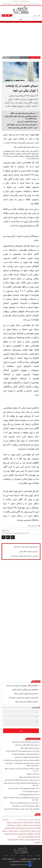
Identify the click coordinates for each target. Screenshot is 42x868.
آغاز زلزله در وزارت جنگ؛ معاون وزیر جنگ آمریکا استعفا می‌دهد (21, 809)
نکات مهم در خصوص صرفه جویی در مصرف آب (23, 697)
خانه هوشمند (37, 842)
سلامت (33, 4)
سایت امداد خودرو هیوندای (10, 834)
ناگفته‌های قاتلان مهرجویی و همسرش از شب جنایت (22, 685)
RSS (36, 856)
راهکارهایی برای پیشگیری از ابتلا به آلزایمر (25, 689)
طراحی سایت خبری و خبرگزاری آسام (18, 864)
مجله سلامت (25, 822)
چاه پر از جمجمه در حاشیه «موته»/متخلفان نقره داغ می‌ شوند (21, 780)
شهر (32, 58)
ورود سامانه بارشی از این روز (27, 121)
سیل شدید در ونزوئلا (32, 774)
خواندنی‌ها (5, 4)
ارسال (21, 731)
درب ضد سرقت (31, 828)
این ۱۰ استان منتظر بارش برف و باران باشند (22, 128)
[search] (39, 15)
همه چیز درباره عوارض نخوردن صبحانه (26, 693)
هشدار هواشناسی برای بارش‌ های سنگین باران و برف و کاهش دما (20, 117)
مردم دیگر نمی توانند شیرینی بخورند (28, 777)
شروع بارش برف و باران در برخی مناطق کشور (22, 125)
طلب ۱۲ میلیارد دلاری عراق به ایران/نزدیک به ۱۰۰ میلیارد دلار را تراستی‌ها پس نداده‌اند (21, 764)
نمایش (38, 814)
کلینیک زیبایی (37, 822)
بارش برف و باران (32, 526)
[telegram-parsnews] (8, 15)
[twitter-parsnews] (5, 15)
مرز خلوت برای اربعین (13, 831)
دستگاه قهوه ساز (30, 834)
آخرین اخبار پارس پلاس (33, 739)
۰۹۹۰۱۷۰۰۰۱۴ (20, 820)
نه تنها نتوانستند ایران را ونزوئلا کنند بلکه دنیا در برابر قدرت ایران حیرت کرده (21, 784)
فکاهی (15, 4)
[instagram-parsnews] (3, 15)
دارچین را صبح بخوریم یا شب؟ (30, 791)
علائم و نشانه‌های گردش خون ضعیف (26, 701)
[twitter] (8, 537)
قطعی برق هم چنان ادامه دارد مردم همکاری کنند (25, 806)
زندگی (38, 4)
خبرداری (31, 822)
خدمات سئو (5, 820)
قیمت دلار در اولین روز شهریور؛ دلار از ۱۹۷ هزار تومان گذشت (22, 751)
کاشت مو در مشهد (17, 822)
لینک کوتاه (5, 530)
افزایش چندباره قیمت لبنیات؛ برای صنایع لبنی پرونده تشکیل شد (20, 760)
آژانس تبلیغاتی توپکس (12, 840)
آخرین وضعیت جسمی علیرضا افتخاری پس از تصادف (24, 803)
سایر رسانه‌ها (36, 681)
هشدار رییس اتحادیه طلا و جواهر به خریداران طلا (24, 556)
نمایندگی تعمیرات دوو (10, 828)
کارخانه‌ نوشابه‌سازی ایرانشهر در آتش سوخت (26, 757)
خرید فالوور (5, 831)
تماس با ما (14, 855)
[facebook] (4, 537)
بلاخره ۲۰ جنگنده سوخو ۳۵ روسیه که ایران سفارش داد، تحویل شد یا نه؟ (21, 769)
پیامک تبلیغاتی (10, 825)
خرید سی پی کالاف (36, 831)
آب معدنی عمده (21, 837)
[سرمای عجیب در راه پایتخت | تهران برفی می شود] (13, 537)
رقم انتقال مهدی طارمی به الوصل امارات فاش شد (25, 754)
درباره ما (30, 855)
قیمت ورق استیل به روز (21, 828)
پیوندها (6, 855)
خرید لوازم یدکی (18, 825)
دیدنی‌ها (11, 4)
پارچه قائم (38, 828)
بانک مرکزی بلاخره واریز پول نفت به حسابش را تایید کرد (23, 788)
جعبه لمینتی (37, 834)
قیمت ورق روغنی (22, 834)
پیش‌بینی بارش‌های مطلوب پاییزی (28, 551)
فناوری (28, 4)
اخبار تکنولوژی (26, 825)
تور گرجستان (21, 840)
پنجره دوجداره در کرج (35, 825)
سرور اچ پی (9, 822)
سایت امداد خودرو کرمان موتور (33, 837)
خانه (38, 58)
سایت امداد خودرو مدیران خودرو (32, 840)
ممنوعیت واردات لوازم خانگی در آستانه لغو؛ (25, 547)
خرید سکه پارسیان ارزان (25, 831)
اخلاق (20, 4)
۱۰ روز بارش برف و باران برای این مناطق (24, 113)
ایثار (24, 4)
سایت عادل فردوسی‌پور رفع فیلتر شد (28, 794)
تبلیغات (22, 855)
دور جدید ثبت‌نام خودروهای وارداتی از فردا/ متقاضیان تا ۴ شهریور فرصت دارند (20, 798)
